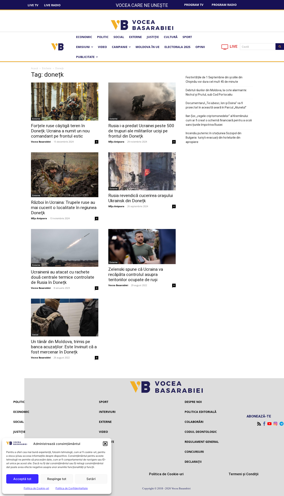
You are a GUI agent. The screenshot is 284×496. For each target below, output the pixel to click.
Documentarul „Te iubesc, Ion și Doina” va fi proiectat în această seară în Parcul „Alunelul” (216, 105)
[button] (105, 444)
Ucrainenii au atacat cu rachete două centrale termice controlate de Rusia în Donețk (62, 277)
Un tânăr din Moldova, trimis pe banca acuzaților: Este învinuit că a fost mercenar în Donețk (64, 346)
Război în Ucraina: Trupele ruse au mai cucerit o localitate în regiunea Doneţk (63, 207)
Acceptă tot (22, 479)
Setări (91, 479)
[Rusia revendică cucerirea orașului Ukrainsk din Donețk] (142, 171)
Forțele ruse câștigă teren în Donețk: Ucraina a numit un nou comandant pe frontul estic (60, 131)
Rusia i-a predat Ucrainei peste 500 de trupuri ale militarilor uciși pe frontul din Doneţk (141, 131)
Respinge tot (56, 479)
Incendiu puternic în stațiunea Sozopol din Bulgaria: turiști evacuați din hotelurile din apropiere (213, 138)
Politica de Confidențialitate (72, 488)
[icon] (225, 48)
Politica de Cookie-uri (36, 488)
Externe (36, 118)
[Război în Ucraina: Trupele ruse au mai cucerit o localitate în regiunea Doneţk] (64, 174)
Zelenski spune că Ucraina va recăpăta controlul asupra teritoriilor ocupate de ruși (135, 274)
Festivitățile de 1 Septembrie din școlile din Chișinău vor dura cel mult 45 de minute (214, 79)
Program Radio (224, 5)
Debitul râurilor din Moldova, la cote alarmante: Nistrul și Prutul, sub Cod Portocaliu (216, 92)
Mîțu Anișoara (116, 141)
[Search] (279, 46)
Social (35, 334)
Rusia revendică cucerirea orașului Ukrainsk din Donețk (140, 198)
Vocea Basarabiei (41, 141)
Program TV (193, 5)
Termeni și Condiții (243, 474)
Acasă (34, 68)
